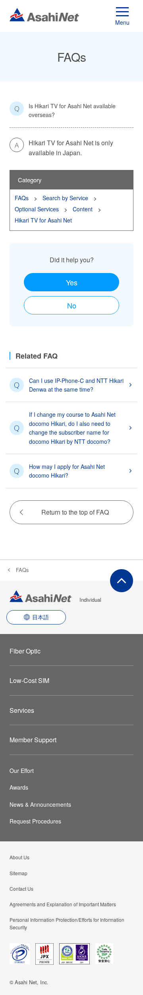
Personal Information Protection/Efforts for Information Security (67, 923)
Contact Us (21, 888)
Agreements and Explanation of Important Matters (63, 904)
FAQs (22, 570)
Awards (19, 787)
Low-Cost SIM (29, 680)
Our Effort (22, 771)
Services (22, 710)
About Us (19, 857)
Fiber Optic (25, 651)
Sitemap (18, 873)
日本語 (40, 617)
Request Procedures (35, 821)
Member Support (33, 739)
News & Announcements (40, 804)
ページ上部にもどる (121, 581)
